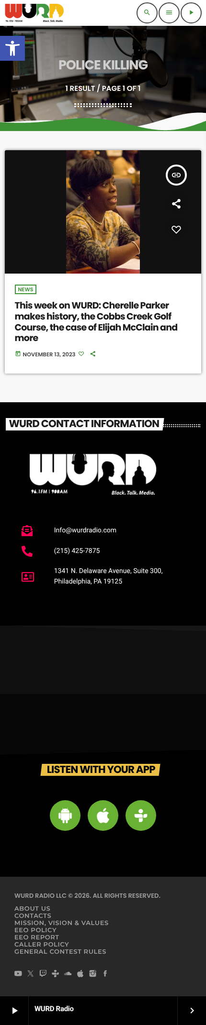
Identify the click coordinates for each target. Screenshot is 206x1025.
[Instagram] (93, 975)
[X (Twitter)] (30, 975)
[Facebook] (105, 975)
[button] (12, 48)
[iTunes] (80, 975)
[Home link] (34, 13)
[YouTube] (18, 975)
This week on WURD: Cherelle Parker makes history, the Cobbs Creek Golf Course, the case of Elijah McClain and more (96, 321)
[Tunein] (55, 975)
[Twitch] (43, 975)
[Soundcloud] (68, 975)
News (26, 289)
